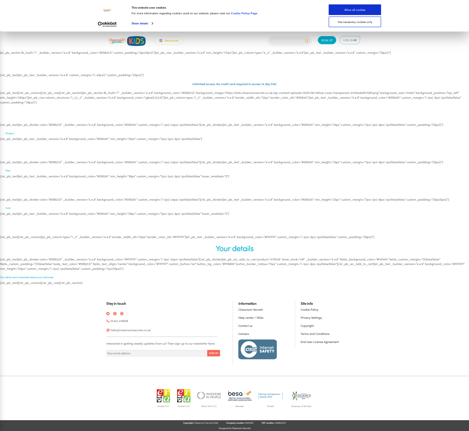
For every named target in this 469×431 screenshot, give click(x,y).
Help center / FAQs (250, 317)
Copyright (307, 326)
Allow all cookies (354, 10)
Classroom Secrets (250, 309)
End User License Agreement (320, 342)
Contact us (245, 326)
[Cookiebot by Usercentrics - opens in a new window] (107, 24)
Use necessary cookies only (355, 22)
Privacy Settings (311, 317)
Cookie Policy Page (244, 13)
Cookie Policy (309, 309)
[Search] (306, 41)
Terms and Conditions (315, 334)
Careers (243, 334)
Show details (140, 23)
